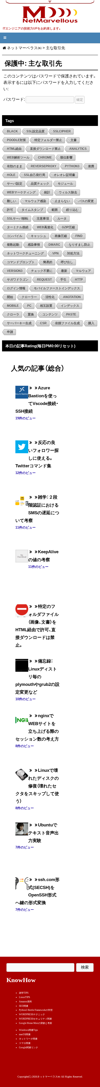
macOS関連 (25, 1034)
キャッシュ (38, 236)
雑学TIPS (23, 993)
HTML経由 (14, 149)
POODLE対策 (16, 140)
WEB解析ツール (18, 157)
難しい (11, 201)
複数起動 (13, 244)
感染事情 (34, 244)
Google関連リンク (28, 1047)
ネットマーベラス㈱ (24, 48)
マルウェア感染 (35, 201)
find (79, 236)
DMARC (54, 244)
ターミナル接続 (17, 227)
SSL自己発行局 (34, 175)
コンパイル (14, 236)
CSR (43, 323)
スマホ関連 (25, 1043)
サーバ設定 (14, 183)
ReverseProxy (43, 166)
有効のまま (14, 166)
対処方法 (73, 253)
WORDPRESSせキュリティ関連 (35, 1018)
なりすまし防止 (79, 244)
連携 (91, 166)
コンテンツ (50, 314)
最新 (64, 271)
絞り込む (72, 210)
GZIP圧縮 (68, 227)
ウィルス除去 (68, 192)
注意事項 (43, 218)
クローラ (13, 314)
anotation (72, 297)
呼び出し (67, 262)
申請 (10, 332)
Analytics (78, 149)
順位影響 (66, 157)
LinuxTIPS (24, 997)
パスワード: (14, 99)
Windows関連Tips (28, 1030)
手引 (63, 279)
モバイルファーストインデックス (57, 288)
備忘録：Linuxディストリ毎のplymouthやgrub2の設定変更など (37, 676)
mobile (13, 306)
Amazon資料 (25, 1001)
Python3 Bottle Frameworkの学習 (36, 1010)
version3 (15, 271)
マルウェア (83, 271)
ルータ (62, 218)
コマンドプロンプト (21, 262)
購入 (91, 323)
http (79, 279)
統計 (47, 192)
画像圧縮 (61, 236)
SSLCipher (62, 131)
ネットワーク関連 (28, 1038)
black (12, 131)
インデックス (70, 306)
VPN (55, 253)
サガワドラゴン (17, 279)
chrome (45, 157)
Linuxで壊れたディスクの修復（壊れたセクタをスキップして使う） (37, 785)
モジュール (65, 183)
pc (29, 306)
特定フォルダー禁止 (48, 140)
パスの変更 (86, 201)
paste (71, 314)
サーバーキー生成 (19, 323)
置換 (31, 314)
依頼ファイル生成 (67, 323)
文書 (74, 140)
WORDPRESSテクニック (32, 1014)
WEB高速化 (45, 227)
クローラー (29, 297)
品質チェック (40, 183)
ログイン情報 (16, 288)
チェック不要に (42, 271)
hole (11, 175)
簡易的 (47, 262)
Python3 (72, 166)
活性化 (50, 297)
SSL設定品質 (35, 131)
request (44, 279)
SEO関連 (23, 1006)
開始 (10, 297)
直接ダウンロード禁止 (45, 149)
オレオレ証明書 (64, 175)
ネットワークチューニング (25, 253)
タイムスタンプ (32, 210)
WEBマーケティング (21, 192)
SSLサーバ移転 (17, 218)
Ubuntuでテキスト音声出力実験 (43, 832)
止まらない (62, 201)
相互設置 (46, 306)
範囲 (55, 210)
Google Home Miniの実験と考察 (35, 1023)
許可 (10, 210)
